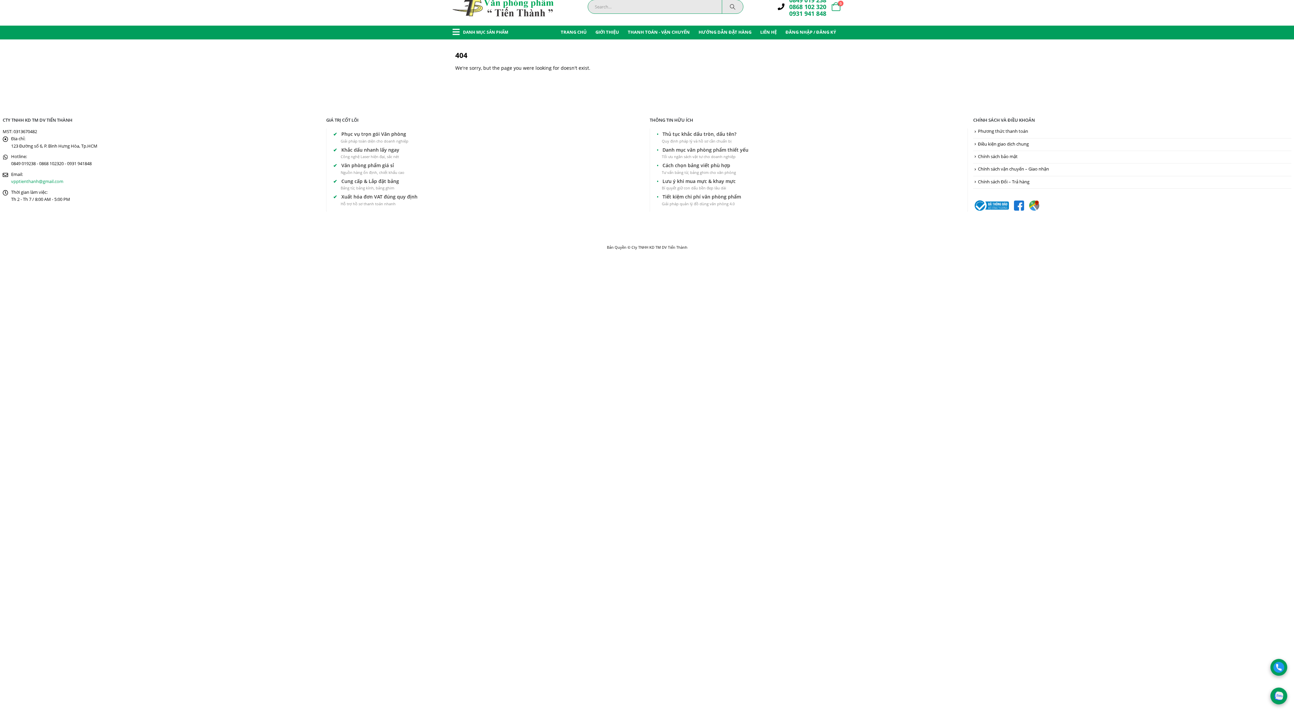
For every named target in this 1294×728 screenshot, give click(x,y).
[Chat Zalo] (1278, 695)
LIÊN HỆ (768, 32)
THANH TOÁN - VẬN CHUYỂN (659, 32)
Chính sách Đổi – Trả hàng (1003, 182)
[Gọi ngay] (1278, 667)
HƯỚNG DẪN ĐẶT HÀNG (725, 32)
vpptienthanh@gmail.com (37, 181)
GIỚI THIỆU (607, 32)
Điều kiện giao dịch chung (1003, 144)
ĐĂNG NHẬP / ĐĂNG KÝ (810, 32)
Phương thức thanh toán (1003, 131)
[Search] (732, 6)
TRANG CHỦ (574, 32)
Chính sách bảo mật (998, 156)
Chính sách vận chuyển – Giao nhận (1013, 169)
